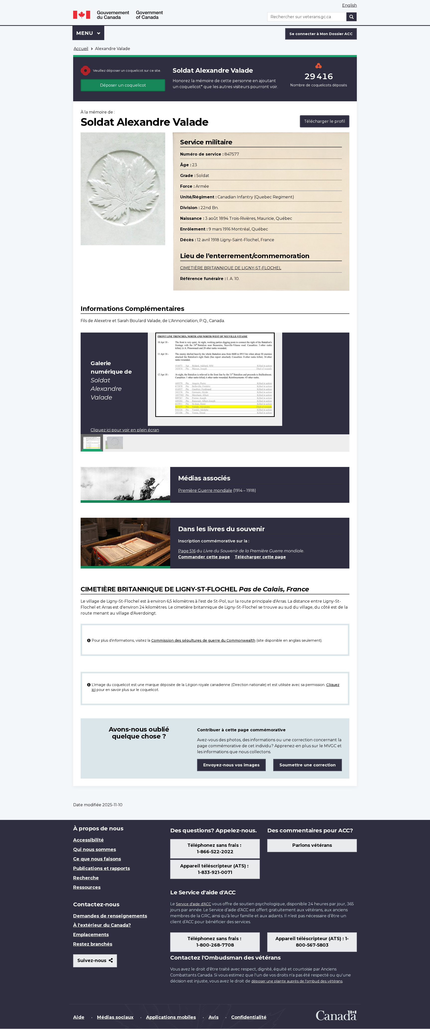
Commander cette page (204, 557)
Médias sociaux (115, 1017)
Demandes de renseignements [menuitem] (110, 916)
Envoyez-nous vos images (231, 765)
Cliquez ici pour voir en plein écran (125, 430)
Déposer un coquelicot (123, 85)
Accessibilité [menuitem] (88, 840)
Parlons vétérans (312, 845)
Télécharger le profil (324, 121)
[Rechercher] (351, 16)
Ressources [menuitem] (87, 887)
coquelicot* (191, 86)
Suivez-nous (97, 962)
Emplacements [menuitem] (91, 934)
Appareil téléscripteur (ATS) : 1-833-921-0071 (215, 869)
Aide (78, 1017)
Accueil (81, 48)
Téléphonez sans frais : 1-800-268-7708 (215, 942)
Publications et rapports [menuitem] (101, 868)
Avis (213, 1017)
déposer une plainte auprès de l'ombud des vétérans (296, 981)
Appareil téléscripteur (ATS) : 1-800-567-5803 (312, 942)
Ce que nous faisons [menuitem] (97, 859)
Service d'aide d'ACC (193, 904)
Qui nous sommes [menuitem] (94, 849)
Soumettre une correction (307, 765)
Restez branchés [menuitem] (92, 944)
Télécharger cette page (260, 557)
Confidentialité (249, 1017)
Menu (90, 33)
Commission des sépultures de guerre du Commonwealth (203, 640)
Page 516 (187, 551)
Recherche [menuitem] (86, 878)
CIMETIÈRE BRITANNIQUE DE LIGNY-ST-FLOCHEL (230, 268)
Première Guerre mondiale (205, 490)
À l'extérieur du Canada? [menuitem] (102, 925)
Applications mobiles (171, 1017)
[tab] (92, 443)
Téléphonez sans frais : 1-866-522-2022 (215, 849)
